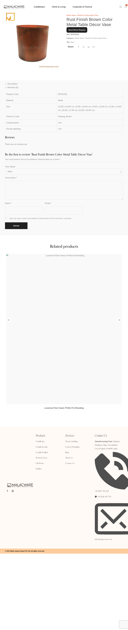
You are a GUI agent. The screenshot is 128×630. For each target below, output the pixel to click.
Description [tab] (13, 84)
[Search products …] (121, 7)
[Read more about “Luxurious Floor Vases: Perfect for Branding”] (61, 402)
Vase (72, 42)
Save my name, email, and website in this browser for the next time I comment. (40, 218)
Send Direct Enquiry (76, 30)
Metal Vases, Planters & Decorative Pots (82, 15)
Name (8, 203)
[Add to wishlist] (67, 402)
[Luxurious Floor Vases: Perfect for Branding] (64, 329)
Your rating (10, 167)
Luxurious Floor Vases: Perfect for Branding (64, 408)
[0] (126, 7)
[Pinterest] (18, 491)
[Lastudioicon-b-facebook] (7, 491)
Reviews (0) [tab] (13, 87)
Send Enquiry (64, 418)
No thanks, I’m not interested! (52, 629)
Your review (11, 178)
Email (48, 203)
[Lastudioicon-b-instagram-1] (13, 491)
